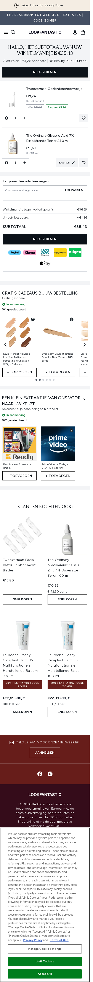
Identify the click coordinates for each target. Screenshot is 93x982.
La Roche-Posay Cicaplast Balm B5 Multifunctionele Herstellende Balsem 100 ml (20, 665)
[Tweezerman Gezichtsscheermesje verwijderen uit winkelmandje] (6, 118)
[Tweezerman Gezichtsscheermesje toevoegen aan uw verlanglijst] (83, 118)
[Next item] (84, 344)
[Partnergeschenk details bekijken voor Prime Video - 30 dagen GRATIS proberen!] (71, 430)
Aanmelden (45, 753)
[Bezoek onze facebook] (40, 774)
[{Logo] (45, 32)
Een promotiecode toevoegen (26, 181)
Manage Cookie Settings (44, 948)
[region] (45, 904)
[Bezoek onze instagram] (50, 774)
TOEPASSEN (73, 190)
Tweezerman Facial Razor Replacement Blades (19, 565)
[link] (75, 32)
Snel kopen (22, 599)
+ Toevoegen (19, 372)
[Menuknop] (5, 32)
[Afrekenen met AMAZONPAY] (60, 252)
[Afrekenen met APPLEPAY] (45, 263)
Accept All (45, 973)
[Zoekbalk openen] (13, 32)
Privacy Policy (32, 940)
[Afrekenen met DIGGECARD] (45, 252)
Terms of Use (59, 940)
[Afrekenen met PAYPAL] (14, 252)
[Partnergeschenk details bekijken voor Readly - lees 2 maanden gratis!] (32, 430)
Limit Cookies (45, 961)
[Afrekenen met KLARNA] (30, 252)
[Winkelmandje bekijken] (82, 32)
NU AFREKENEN (44, 72)
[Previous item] (5, 344)
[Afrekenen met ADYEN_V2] (75, 252)
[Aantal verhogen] (24, 118)
